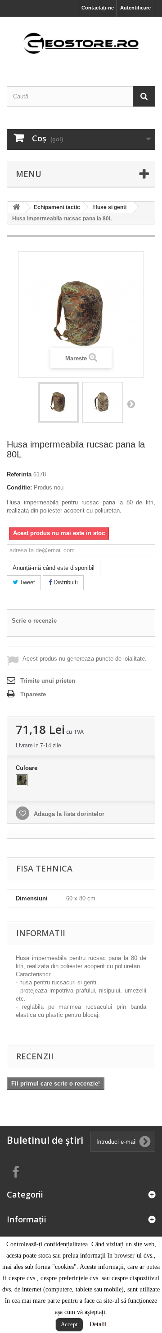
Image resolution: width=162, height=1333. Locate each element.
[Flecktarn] (22, 780)
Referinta (19, 474)
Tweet (26, 582)
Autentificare (135, 7)
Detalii (98, 1324)
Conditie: (19, 487)
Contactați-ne (97, 7)
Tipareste (33, 694)
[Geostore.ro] (81, 43)
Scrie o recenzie (34, 620)
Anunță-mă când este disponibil (53, 567)
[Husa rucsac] (58, 402)
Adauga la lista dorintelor (68, 814)
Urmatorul (130, 403)
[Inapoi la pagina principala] (16, 207)
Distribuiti (65, 582)
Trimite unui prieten (47, 680)
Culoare (27, 767)
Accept (69, 1324)
